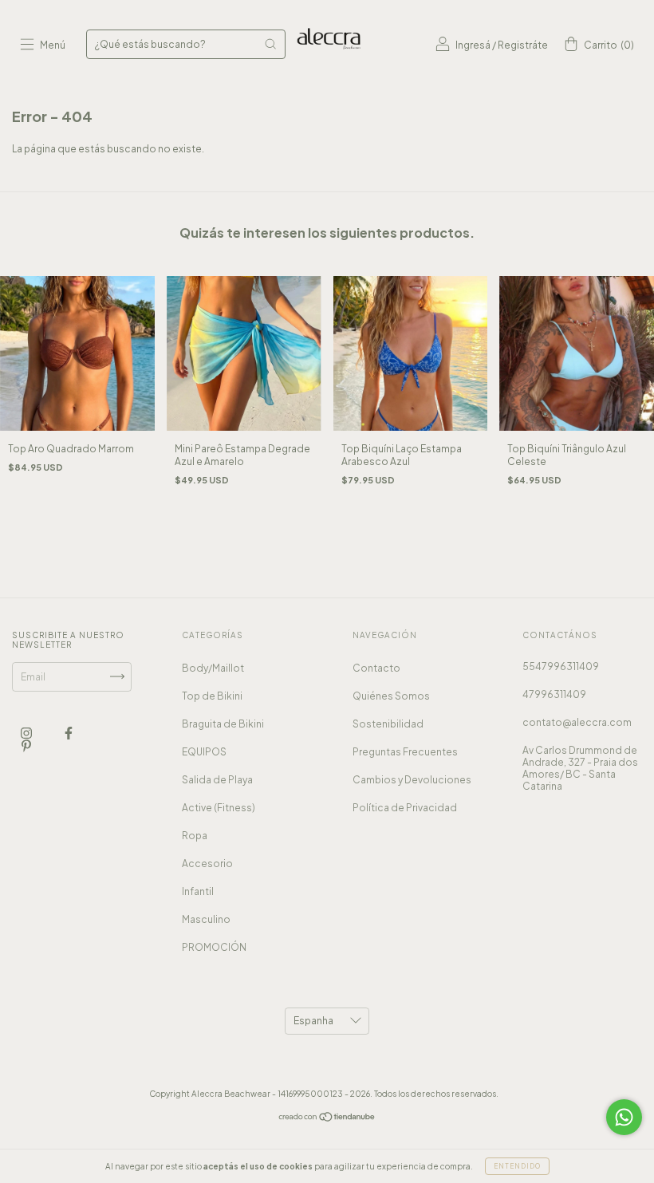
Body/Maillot (213, 668)
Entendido (517, 1166)
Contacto (376, 668)
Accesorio (207, 864)
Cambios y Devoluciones (412, 780)
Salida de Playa (217, 780)
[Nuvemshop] (327, 1119)
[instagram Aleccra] (27, 733)
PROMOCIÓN (214, 947)
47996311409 (554, 694)
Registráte (523, 45)
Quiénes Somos (391, 696)
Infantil (198, 891)
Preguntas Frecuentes (405, 752)
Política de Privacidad (405, 808)
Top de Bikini (212, 696)
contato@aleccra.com (577, 722)
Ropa (194, 836)
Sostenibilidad (388, 724)
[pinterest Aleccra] (26, 745)
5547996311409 (560, 666)
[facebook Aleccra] (68, 733)
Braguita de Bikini (223, 724)
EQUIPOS (204, 752)
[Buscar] (270, 43)
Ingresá (472, 45)
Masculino (206, 919)
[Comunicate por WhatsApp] (624, 1117)
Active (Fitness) (218, 808)
